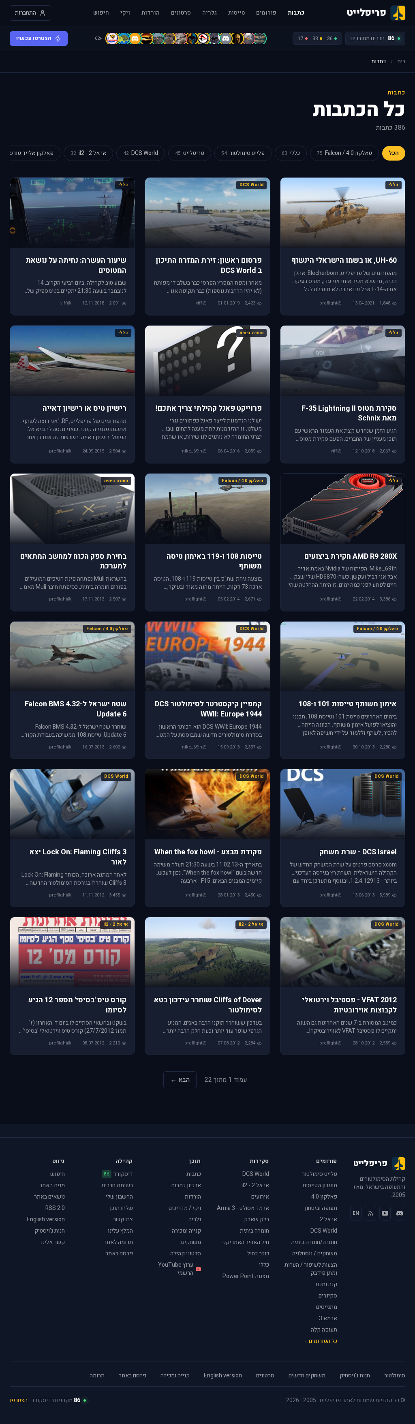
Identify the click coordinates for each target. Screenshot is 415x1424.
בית (401, 62)
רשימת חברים (117, 1185)
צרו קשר (123, 1219)
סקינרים (328, 1295)
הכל (394, 153)
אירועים (260, 1196)
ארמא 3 (328, 1318)
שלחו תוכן (121, 1208)
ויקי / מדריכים (185, 1208)
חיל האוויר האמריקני (245, 1242)
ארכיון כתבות (186, 1185)
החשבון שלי (119, 1196)
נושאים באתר (49, 1196)
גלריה (209, 13)
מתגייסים (326, 1307)
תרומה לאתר (118, 1242)
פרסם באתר (119, 1253)
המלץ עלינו (120, 1231)
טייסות (236, 13)
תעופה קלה (324, 1329)
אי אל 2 (328, 1219)
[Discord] (399, 1213)
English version (46, 1219)
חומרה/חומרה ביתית (314, 1242)
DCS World (323, 1231)
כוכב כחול (258, 1253)
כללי (264, 1265)
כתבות (296, 13)
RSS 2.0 (55, 1208)
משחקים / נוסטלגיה (314, 1253)
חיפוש (101, 13)
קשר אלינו (53, 1242)
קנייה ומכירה (186, 1231)
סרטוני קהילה (185, 1253)
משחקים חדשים (307, 1376)
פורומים (266, 13)
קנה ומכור (325, 1284)
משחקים (191, 1242)
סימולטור (394, 1376)
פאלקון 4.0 (324, 1196)
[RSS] (370, 1213)
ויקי (125, 13)
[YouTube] (385, 1213)
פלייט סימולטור (319, 1174)
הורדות (150, 13)
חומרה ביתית (254, 1231)
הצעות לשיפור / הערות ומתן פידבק (311, 1269)
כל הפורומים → (319, 1341)
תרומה (97, 1376)
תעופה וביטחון (321, 1208)
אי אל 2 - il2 (255, 1185)
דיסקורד (118, 1174)
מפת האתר (52, 1185)
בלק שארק (256, 1219)
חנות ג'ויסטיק (49, 1231)
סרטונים (181, 13)
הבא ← (180, 1080)
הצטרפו (19, 1400)
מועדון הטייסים (320, 1185)
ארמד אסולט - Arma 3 (243, 1208)
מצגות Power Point (245, 1276)
